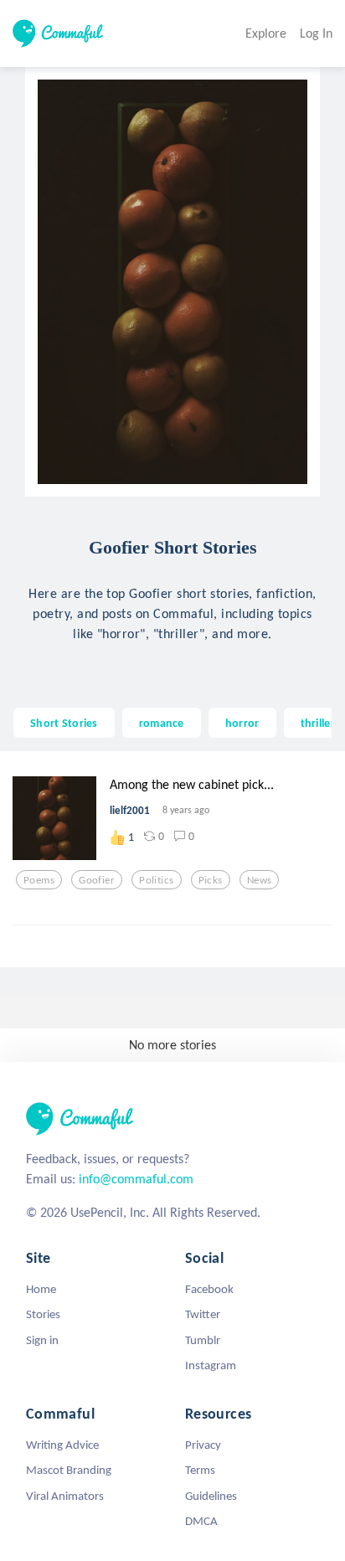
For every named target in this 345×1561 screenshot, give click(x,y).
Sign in (42, 1339)
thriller (318, 722)
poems (38, 880)
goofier (97, 880)
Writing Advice (62, 1444)
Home (41, 1288)
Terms (200, 1469)
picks (210, 880)
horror (242, 722)
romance (161, 722)
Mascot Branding (68, 1469)
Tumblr (202, 1339)
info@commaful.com (136, 1179)
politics (156, 880)
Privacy (203, 1444)
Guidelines (211, 1495)
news (259, 880)
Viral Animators (65, 1495)
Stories (43, 1313)
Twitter (202, 1313)
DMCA (201, 1520)
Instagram (210, 1365)
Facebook (209, 1288)
